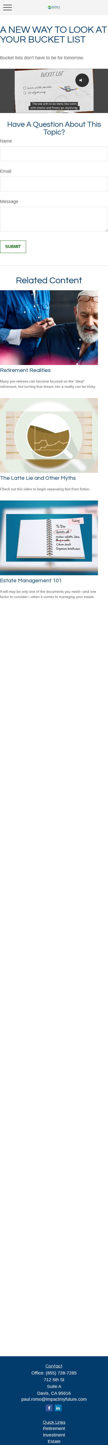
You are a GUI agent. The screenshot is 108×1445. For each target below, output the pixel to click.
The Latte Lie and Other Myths (38, 478)
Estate (54, 1441)
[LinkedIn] (58, 1407)
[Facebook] (49, 1407)
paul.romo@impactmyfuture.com (54, 1399)
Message (9, 201)
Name (6, 141)
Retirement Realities (25, 370)
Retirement (54, 1428)
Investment (54, 1435)
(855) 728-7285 (61, 1373)
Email (5, 171)
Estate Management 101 (31, 581)
